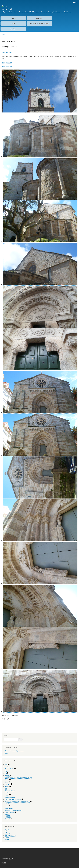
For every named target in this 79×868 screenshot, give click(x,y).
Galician (7, 834)
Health (7, 767)
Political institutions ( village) (13, 799)
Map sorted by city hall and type (39, 23)
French (7, 837)
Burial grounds (9, 808)
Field (6, 764)
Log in (75, 2)
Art (7, 35)
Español (7, 832)
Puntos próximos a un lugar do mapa (14, 751)
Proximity (13, 29)
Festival (7, 793)
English (7, 830)
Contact (13, 18)
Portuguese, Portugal (10, 835)
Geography (8, 819)
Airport (7, 771)
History (7, 795)
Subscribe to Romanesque (2, 730)
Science (7, 775)
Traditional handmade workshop (13, 810)
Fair (6, 788)
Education (8, 784)
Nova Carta (7, 9)
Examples (39, 18)
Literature (8, 804)
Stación (7, 786)
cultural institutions (10, 797)
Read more (74, 50)
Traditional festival (10, 791)
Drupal (11, 859)
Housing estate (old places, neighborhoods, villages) (18, 777)
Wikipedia (8, 816)
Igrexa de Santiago (7, 52)
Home (13, 23)
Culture (7, 780)
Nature (7, 806)
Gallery (7, 753)
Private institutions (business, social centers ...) (17, 801)
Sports (7, 782)
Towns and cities (9, 769)
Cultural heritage (9, 812)
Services (7, 814)
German (7, 839)
